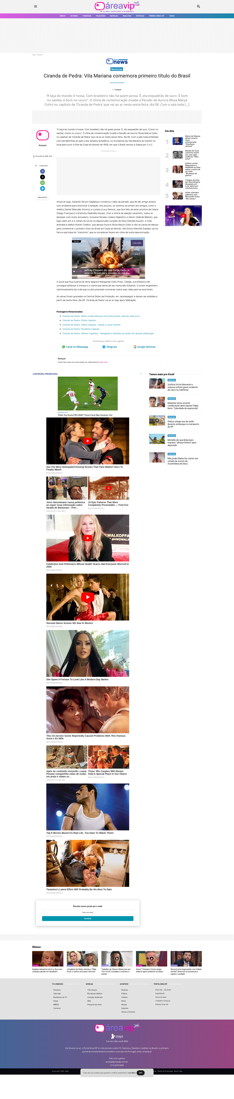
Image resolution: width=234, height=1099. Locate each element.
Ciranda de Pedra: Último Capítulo (79, 320)
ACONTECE (124, 984)
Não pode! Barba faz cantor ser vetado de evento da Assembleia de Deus (183, 461)
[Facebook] (42, 171)
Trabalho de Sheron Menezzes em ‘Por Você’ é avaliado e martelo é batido (116, 971)
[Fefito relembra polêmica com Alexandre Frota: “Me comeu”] (178, 199)
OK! (140, 1073)
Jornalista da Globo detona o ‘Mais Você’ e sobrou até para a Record (81, 970)
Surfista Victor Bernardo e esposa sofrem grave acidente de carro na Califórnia (183, 387)
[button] (183, 6)
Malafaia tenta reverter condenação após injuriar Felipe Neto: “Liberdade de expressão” (183, 406)
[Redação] (42, 135)
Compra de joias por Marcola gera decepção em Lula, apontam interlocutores (192, 184)
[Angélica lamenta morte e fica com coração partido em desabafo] (47, 959)
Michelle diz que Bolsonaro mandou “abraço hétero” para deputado (182, 443)
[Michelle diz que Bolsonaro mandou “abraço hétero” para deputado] (157, 439)
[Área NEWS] (117, 64)
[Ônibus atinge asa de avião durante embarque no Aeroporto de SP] (157, 420)
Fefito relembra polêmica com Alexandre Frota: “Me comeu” (192, 195)
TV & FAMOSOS (57, 984)
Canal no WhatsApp (77, 346)
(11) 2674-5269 (117, 1065)
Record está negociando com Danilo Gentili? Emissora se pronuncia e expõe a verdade (186, 971)
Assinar (87, 918)
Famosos (35, 965)
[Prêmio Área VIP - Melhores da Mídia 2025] (183, 215)
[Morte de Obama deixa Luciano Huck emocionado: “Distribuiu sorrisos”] (178, 144)
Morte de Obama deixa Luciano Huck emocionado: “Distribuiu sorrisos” (192, 141)
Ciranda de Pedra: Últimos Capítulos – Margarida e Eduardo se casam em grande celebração (108, 333)
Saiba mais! (103, 362)
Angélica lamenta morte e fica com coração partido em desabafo (47, 970)
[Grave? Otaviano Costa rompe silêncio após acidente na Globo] (151, 959)
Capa (34, 55)
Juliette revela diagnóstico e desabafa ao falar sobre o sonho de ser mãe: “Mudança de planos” (192, 169)
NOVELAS (89, 984)
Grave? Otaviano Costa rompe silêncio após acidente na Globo (149, 970)
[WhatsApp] (42, 182)
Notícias (40, 55)
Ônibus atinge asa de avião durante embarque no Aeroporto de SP (183, 424)
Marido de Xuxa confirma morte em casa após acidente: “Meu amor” (192, 154)
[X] (42, 177)
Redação (118, 90)
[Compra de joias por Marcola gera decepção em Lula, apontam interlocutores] (178, 187)
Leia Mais (132, 1073)
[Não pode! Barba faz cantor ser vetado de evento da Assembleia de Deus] (157, 457)
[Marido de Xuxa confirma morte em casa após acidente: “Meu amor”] (178, 158)
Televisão (70, 965)
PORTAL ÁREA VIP (160, 984)
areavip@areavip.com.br (117, 1061)
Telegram (111, 346)
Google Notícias (146, 346)
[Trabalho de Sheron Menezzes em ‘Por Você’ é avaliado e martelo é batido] (117, 959)
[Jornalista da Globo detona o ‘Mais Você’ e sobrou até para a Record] (82, 959)
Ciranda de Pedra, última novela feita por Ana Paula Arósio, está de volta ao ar (101, 316)
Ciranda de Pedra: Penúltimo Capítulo (80, 329)
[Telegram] (42, 188)
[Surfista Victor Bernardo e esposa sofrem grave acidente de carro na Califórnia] (157, 383)
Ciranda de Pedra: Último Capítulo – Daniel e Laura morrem (91, 325)
